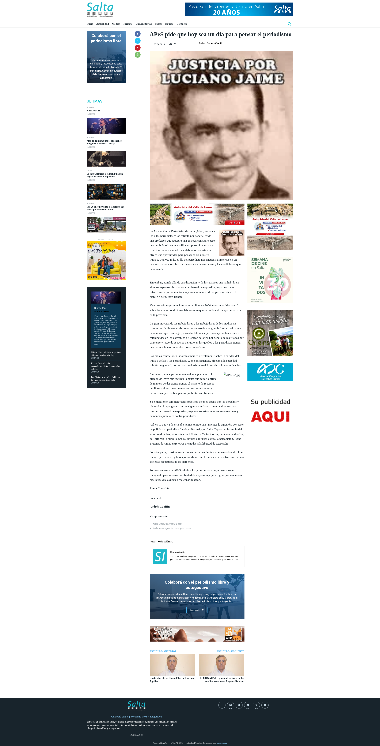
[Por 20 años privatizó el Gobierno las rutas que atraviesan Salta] (106, 225)
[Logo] (100, 9)
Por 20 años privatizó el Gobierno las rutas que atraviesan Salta (105, 208)
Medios (89, 171)
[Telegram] (247, 705)
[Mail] (239, 705)
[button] (289, 24)
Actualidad (90, 107)
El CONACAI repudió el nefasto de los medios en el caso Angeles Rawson (222, 679)
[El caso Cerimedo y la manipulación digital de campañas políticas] (106, 192)
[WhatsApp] (138, 55)
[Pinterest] (138, 48)
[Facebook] (138, 34)
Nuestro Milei (93, 110)
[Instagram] (230, 705)
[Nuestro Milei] (106, 126)
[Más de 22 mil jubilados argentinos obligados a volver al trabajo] (106, 159)
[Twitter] (138, 41)
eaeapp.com (222, 743)
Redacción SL (214, 43)
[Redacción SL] (160, 556)
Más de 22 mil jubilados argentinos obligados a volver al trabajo (104, 142)
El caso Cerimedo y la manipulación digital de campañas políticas (105, 175)
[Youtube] (265, 705)
